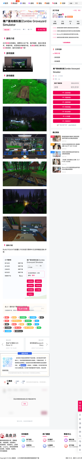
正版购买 (30, 294)
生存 (4, 48)
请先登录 (75, 87)
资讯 (24, 3)
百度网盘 (30, 281)
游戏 (32, 3)
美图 (48, 3)
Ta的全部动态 (66, 42)
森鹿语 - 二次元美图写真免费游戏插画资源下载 (25, 458)
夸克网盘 (30, 290)
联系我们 (23, 365)
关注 (75, 10)
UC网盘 (38, 290)
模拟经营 (6, 30)
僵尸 (22, 48)
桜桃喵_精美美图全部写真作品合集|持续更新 (66, 31)
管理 (7, 43)
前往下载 (42, 29)
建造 (33, 45)
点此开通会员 (72, 125)
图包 (40, 3)
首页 (6, 3)
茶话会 (15, 2)
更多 (63, 3)
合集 (55, 3)
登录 (33, 275)
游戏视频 (57, 57)
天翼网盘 (38, 281)
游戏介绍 (57, 53)
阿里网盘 (38, 285)
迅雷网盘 (30, 285)
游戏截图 (57, 61)
